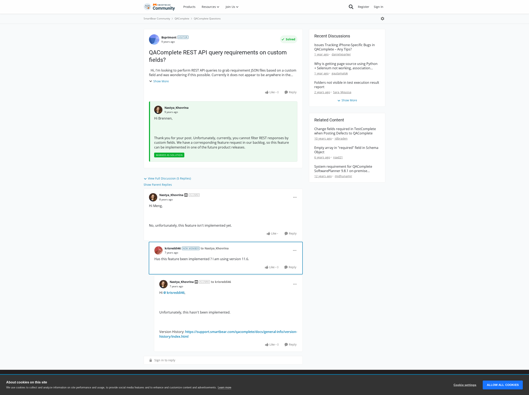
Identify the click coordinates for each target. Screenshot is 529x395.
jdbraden (341, 138)
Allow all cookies (503, 385)
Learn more (224, 387)
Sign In (378, 7)
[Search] (351, 6)
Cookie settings (465, 385)
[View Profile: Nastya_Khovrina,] (158, 110)
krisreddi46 (173, 248)
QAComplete (182, 18)
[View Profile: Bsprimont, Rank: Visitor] (154, 39)
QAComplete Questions (207, 18)
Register (363, 7)
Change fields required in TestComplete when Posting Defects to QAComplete (345, 131)
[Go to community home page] (159, 7)
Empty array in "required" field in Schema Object (346, 150)
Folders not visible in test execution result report (346, 84)
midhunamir (343, 176)
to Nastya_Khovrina (215, 248)
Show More (161, 81)
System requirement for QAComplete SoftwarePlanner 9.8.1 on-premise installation (343, 168)
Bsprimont (168, 37)
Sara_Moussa (342, 92)
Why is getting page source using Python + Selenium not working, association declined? (346, 66)
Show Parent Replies (158, 185)
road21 (338, 157)
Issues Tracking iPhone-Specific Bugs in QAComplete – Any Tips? (344, 47)
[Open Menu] (382, 19)
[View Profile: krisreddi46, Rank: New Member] (158, 250)
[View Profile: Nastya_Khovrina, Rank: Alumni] (153, 197)
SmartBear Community (157, 18)
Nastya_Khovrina (176, 108)
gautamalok (340, 73)
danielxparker (341, 54)
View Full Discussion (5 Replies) (169, 178)
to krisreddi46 (221, 282)
